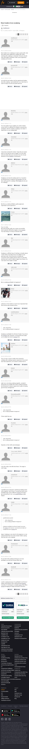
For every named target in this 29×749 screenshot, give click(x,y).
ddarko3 (13, 163)
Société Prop (17, 670)
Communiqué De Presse (19, 666)
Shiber (12, 189)
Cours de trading (5, 681)
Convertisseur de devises (6, 650)
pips (5, 468)
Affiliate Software (5, 698)
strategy (23, 230)
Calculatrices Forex (5, 645)
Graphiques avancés (6, 700)
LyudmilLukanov (15, 312)
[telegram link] (10, 719)
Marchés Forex (4, 633)
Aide (15, 691)
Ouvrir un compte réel (8, 617)
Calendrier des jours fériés (7, 631)
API (2, 693)
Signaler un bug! (18, 695)
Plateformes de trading (6, 675)
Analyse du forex (5, 640)
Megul (12, 288)
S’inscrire (21, 2)
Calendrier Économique (6, 626)
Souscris (6, 25)
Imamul (13, 368)
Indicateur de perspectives (20, 638)
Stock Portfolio (4, 696)
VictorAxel (13, 136)
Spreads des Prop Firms (19, 673)
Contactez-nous (18, 693)
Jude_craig (13, 267)
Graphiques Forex (18, 634)
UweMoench (6, 28)
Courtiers (3, 656)
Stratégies (16, 631)
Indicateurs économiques (7, 649)
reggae (12, 502)
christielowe (14, 474)
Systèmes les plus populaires (21, 629)
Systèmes (16, 627)
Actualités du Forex (5, 638)
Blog (15, 698)
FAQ (15, 689)
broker (20, 181)
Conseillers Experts (5, 677)
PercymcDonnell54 (15, 394)
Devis (10, 61)
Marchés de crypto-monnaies (7, 679)
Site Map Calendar (23, 706)
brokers (21, 494)
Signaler (25, 61)
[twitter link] (6, 719)
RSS (2, 695)
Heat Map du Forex (5, 647)
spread (17, 494)
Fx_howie (13, 422)
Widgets (3, 689)
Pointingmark (14, 543)
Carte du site (16, 706)
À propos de (17, 696)
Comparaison (17, 679)
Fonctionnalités (4, 691)
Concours (16, 633)
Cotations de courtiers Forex (21, 657)
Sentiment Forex (18, 636)
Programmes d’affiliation (6, 668)
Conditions (3, 706)
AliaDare (13, 343)
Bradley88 (13, 567)
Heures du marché (5, 627)
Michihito (13, 110)
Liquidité (3, 643)
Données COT (4, 642)
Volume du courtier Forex (20, 661)
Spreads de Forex (18, 656)
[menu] (27, 2)
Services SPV (4, 661)
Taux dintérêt (4, 629)
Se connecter (12, 2)
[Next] (27, 34)
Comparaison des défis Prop (21, 672)
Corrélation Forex (5, 636)
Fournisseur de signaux (6, 663)
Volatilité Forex (4, 634)
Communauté (17, 626)
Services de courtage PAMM (7, 670)
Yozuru (12, 212)
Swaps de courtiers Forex (20, 659)
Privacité (10, 706)
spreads (20, 179)
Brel (12, 238)
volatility (11, 156)
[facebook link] (2, 719)
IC (23, 179)
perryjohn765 (14, 65)
